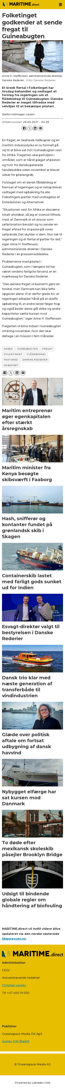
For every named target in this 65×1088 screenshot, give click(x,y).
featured (11, 359)
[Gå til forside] (28, 4)
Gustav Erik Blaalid (15, 1041)
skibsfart (11, 365)
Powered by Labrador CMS (32, 1082)
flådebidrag (36, 354)
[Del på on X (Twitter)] (29, 128)
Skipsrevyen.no (14, 938)
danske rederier (35, 359)
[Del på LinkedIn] (35, 128)
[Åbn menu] (60, 4)
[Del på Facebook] (24, 128)
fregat (47, 348)
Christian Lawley (14, 985)
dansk (8, 348)
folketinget (13, 354)
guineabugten (27, 348)
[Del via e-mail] (40, 128)
